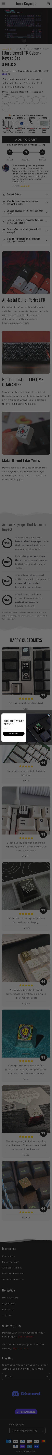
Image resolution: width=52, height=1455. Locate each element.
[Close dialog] (48, 715)
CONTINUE (13, 733)
